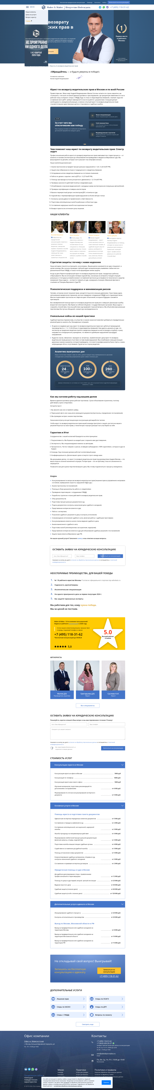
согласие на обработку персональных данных (85, 560)
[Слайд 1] (82, 144)
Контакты (97, 2)
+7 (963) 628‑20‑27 (104, 1043)
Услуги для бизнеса (82, 1074)
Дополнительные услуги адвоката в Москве (74, 904)
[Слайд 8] (92, 144)
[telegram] (100, 7)
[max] (36, 1069)
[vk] (26, 1069)
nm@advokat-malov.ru (106, 1053)
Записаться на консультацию (119, 2)
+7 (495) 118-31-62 (119, 7)
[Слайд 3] (86, 144)
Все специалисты (88, 705)
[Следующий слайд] (122, 126)
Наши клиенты (31, 12)
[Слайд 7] (91, 144)
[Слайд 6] (90, 144)
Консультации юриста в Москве (69, 765)
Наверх (28, 21)
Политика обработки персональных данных (108, 1072)
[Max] (107, 7)
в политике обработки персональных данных (68, 1086)
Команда (89, 2)
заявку (80, 538)
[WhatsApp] (103, 7)
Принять (106, 1082)
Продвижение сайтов (33, 1075)
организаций (73, 624)
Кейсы (104, 2)
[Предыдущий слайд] (53, 126)
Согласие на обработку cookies (104, 1074)
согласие (66, 1082)
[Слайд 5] (89, 144)
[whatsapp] (33, 1069)
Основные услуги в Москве (67, 805)
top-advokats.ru (121, 60)
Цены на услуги (31, 15)
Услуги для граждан (82, 1072)
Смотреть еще (87, 1024)
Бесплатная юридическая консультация (72, 2)
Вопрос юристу (31, 17)
